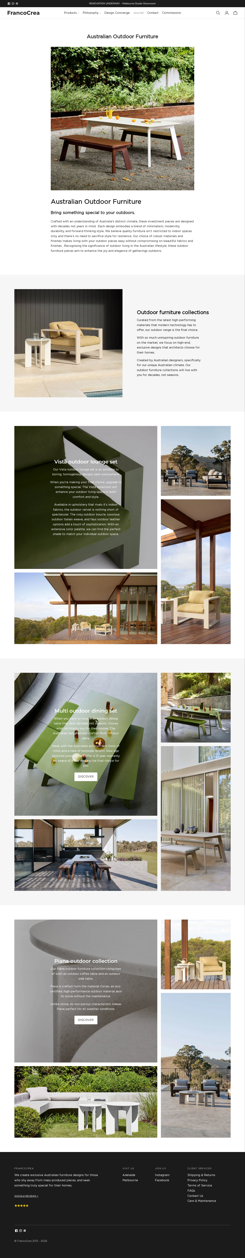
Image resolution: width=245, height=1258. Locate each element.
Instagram (162, 1175)
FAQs (191, 1190)
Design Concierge (117, 13)
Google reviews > (26, 1196)
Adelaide (128, 1175)
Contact (153, 13)
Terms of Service (199, 1185)
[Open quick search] (218, 13)
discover (86, 777)
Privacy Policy (197, 1180)
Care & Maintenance (201, 1201)
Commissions (171, 13)
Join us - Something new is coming (122, 3)
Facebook (162, 1180)
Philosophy (90, 13)
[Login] (226, 13)
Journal (138, 13)
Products (70, 13)
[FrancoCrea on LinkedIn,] (17, 3)
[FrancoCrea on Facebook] (9, 3)
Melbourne (130, 1180)
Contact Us (195, 1196)
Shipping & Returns (201, 1175)
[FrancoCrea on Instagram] (13, 3)
